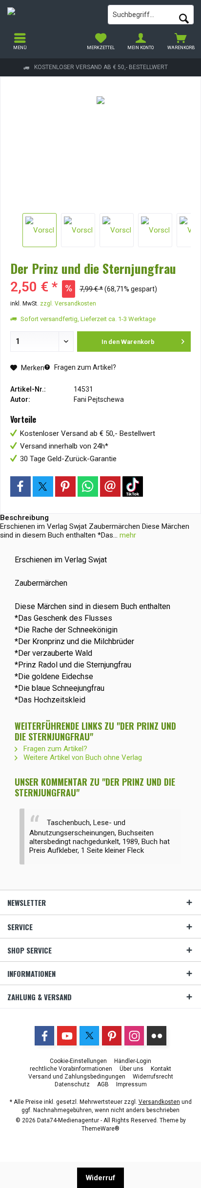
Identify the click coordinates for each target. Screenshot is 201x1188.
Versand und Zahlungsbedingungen (76, 1076)
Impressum (131, 1084)
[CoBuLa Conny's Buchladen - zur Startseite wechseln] (50, 14)
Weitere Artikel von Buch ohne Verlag (81, 757)
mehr (127, 535)
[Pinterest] (65, 486)
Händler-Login (132, 1061)
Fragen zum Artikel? (84, 367)
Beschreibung (24, 517)
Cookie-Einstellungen (78, 1061)
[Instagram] (132, 486)
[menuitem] (181, 41)
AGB (103, 1084)
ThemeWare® (100, 1128)
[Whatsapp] (88, 486)
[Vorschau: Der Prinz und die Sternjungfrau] (39, 230)
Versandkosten (159, 1101)
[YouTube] (67, 1035)
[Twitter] (43, 486)
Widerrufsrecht (153, 1076)
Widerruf (100, 1177)
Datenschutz (72, 1084)
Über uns (131, 1068)
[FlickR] (156, 1035)
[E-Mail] (110, 486)
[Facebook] (20, 486)
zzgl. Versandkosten (68, 303)
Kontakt (161, 1068)
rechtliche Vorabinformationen (71, 1068)
